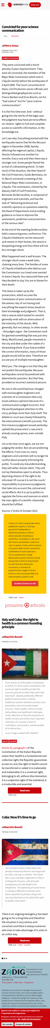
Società (13, 741)
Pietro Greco (11, 45)
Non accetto (7, 1024)
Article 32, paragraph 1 (14, 747)
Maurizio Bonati (13, 637)
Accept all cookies (23, 1024)
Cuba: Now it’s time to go (19, 817)
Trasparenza (28, 982)
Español (27, 945)
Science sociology (10, 58)
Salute (5, 741)
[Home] (18, 4)
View (6, 37)
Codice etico (18, 982)
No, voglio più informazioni (29, 1019)
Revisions (15, 36)
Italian (21, 597)
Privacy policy (7, 982)
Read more (25, 790)
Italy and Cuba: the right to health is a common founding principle (22, 623)
